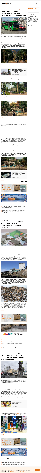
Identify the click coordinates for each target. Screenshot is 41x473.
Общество (2, 434)
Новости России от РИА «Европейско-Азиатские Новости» (4, 4)
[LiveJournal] (26, 181)
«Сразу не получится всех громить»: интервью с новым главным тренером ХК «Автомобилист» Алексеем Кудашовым (13, 341)
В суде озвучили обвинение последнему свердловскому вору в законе (14, 347)
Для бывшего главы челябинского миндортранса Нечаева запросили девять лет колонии (13, 463)
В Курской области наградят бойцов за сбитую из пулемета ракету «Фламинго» (13, 345)
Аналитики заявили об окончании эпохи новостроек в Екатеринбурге (33, 25)
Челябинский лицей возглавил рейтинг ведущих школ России (33, 19)
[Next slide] (25, 424)
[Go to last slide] (2, 424)
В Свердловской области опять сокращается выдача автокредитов (13, 210)
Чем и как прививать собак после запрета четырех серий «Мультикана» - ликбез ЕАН (14, 214)
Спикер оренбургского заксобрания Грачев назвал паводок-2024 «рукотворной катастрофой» (32, 21)
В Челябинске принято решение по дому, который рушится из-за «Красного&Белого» (33, 14)
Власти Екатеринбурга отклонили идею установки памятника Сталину (33, 17)
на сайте (17, 413)
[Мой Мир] (25, 181)
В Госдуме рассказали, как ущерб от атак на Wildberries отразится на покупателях (14, 460)
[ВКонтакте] (21, 181)
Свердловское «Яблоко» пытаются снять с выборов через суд (33, 11)
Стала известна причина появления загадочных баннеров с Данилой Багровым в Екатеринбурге (13, 207)
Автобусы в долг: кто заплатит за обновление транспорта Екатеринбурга (12, 212)
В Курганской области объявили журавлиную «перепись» (12, 343)
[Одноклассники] (22, 181)
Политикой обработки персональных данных (16, 471)
